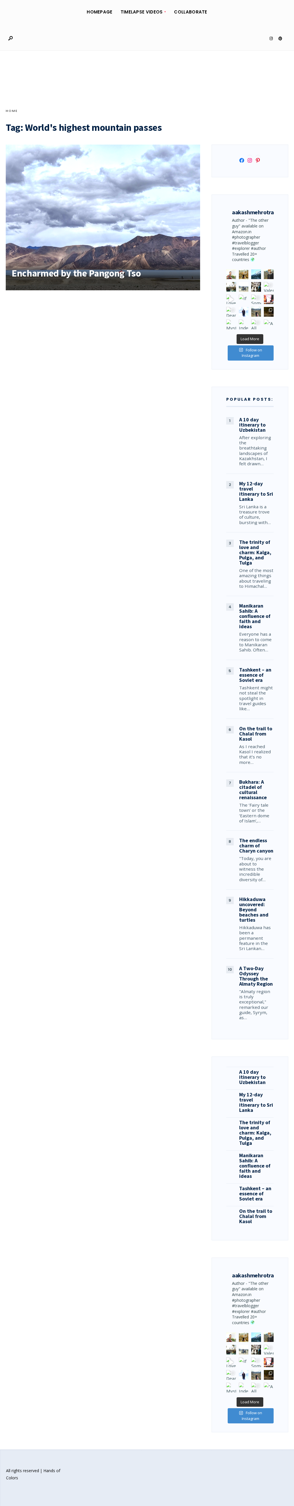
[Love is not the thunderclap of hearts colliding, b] (231, 299)
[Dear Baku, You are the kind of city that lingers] (231, 312)
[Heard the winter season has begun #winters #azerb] (244, 312)
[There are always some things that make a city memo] (231, 287)
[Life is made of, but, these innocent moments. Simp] (256, 287)
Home (12, 110)
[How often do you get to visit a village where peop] (244, 274)
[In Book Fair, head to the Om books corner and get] (269, 299)
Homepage (99, 12)
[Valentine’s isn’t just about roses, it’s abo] (269, 287)
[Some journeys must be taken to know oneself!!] (269, 274)
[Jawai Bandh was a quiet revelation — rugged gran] (269, 312)
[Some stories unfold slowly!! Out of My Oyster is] (256, 299)
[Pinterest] (280, 38)
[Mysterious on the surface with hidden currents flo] (231, 324)
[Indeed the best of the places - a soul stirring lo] (244, 324)
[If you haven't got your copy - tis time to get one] (244, 299)
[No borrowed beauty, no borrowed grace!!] (231, 274)
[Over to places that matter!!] (244, 287)
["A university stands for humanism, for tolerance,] (269, 324)
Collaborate (190, 12)
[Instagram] (271, 38)
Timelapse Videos (142, 12)
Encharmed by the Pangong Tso (76, 273)
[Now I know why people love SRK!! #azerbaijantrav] (256, 312)
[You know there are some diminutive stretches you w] (256, 274)
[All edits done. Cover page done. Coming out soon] (256, 324)
